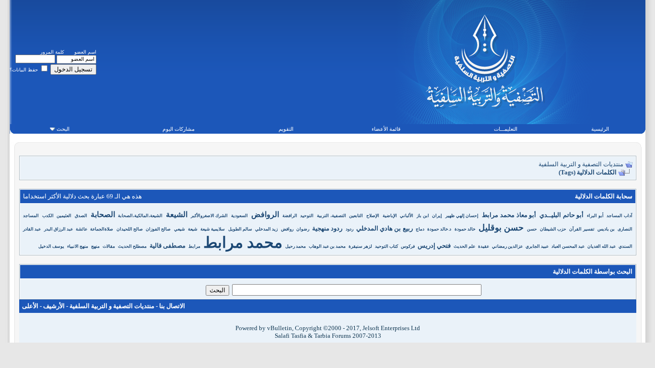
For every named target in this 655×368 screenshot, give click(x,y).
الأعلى (30, 306)
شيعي (179, 229)
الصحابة (103, 214)
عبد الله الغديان (601, 246)
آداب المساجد (619, 215)
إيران (437, 215)
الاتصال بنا (172, 306)
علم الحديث (464, 246)
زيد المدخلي (266, 229)
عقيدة (483, 246)
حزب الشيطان (553, 229)
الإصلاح (372, 215)
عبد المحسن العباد (568, 246)
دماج (420, 229)
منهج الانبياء (77, 246)
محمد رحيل (295, 246)
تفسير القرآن (581, 229)
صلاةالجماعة (101, 229)
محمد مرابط (242, 242)
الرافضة (289, 215)
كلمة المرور (52, 52)
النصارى (625, 229)
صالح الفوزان (158, 229)
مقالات (109, 246)
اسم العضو (85, 52)
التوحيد (307, 215)
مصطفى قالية (168, 245)
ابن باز (423, 215)
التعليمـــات (505, 129)
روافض (287, 229)
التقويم (286, 129)
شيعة (193, 229)
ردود (349, 229)
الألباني (406, 215)
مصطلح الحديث (132, 246)
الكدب (48, 215)
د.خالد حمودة (439, 229)
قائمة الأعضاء (386, 129)
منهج (95, 246)
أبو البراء (595, 215)
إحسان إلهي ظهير (462, 215)
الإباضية (390, 215)
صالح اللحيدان (130, 229)
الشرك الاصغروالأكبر (209, 215)
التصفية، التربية (331, 215)
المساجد (31, 215)
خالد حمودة (465, 229)
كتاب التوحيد (386, 246)
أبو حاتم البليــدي (561, 214)
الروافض (265, 214)
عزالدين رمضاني (507, 246)
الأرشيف (54, 306)
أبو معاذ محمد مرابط (509, 214)
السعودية (239, 215)
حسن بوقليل (501, 227)
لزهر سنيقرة (360, 246)
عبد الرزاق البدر (58, 229)
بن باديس (606, 229)
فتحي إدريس (434, 245)
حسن (532, 229)
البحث (63, 129)
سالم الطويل (240, 229)
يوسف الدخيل (51, 246)
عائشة (81, 229)
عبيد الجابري (537, 246)
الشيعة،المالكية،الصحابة (140, 215)
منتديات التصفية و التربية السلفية (580, 164)
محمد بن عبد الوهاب (327, 246)
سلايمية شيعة (212, 229)
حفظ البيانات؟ (24, 69)
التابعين (356, 215)
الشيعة (176, 214)
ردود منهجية (327, 228)
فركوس (408, 246)
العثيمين (64, 215)
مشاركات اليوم (179, 129)
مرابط (194, 246)
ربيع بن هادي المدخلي (384, 228)
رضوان (302, 229)
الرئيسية (600, 129)
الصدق (81, 215)
